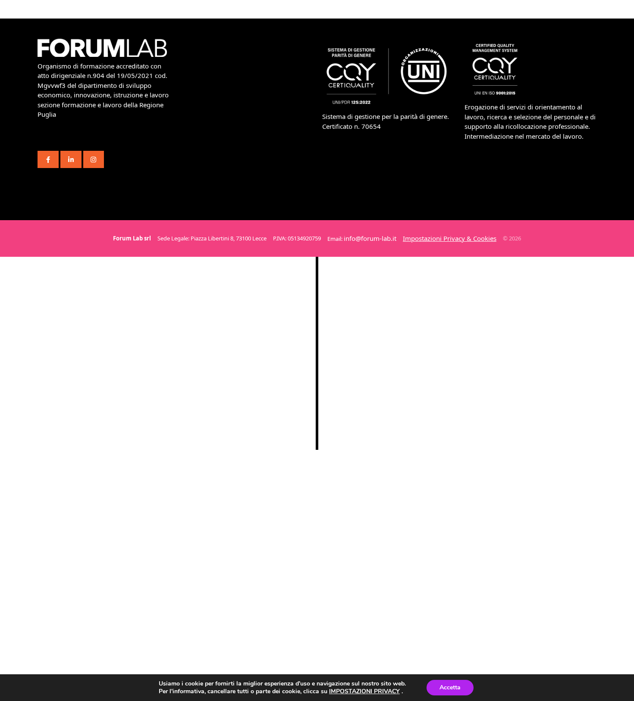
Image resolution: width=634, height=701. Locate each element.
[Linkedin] (71, 159)
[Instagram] (93, 159)
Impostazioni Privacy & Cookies (449, 238)
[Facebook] (48, 159)
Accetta (450, 687)
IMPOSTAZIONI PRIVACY (364, 691)
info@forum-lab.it (370, 238)
